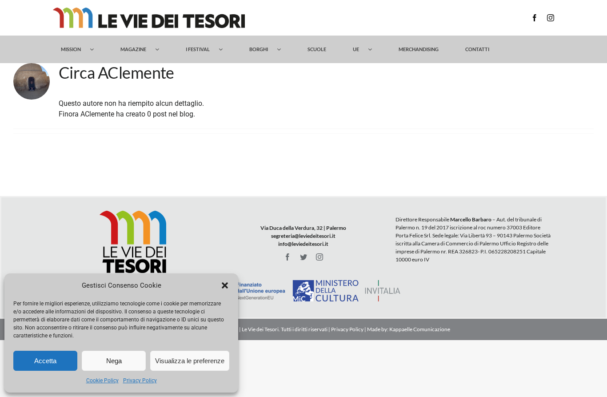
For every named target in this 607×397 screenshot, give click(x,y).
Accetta (45, 361)
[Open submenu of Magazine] (161, 49)
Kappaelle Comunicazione (419, 329)
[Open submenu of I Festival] (225, 49)
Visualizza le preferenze (189, 361)
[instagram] (550, 17)
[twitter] (303, 257)
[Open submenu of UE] (374, 49)
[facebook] (534, 17)
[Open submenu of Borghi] (283, 49)
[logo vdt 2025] (149, 11)
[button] (224, 285)
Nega (114, 361)
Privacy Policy (140, 380)
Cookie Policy (102, 380)
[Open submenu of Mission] (96, 49)
